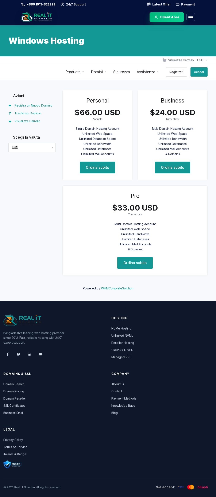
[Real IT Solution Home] (45, 17)
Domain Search (13, 384)
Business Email (13, 413)
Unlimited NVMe (122, 335)
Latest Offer (161, 4)
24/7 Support (76, 4)
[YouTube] (40, 354)
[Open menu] (190, 17)
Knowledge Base (123, 405)
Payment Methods (123, 398)
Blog (114, 413)
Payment (188, 4)
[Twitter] (18, 354)
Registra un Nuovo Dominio (32, 105)
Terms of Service (15, 447)
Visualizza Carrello (26, 121)
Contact (116, 391)
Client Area (169, 17)
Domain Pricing (13, 391)
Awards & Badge (14, 454)
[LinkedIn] (29, 354)
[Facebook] (7, 354)
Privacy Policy (13, 440)
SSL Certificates (14, 405)
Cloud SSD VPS (122, 350)
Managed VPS (121, 357)
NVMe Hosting (121, 328)
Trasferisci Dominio (27, 113)
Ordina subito (97, 167)
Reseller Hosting (122, 342)
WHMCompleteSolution (117, 288)
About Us (117, 384)
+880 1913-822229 (41, 4)
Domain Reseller (14, 398)
